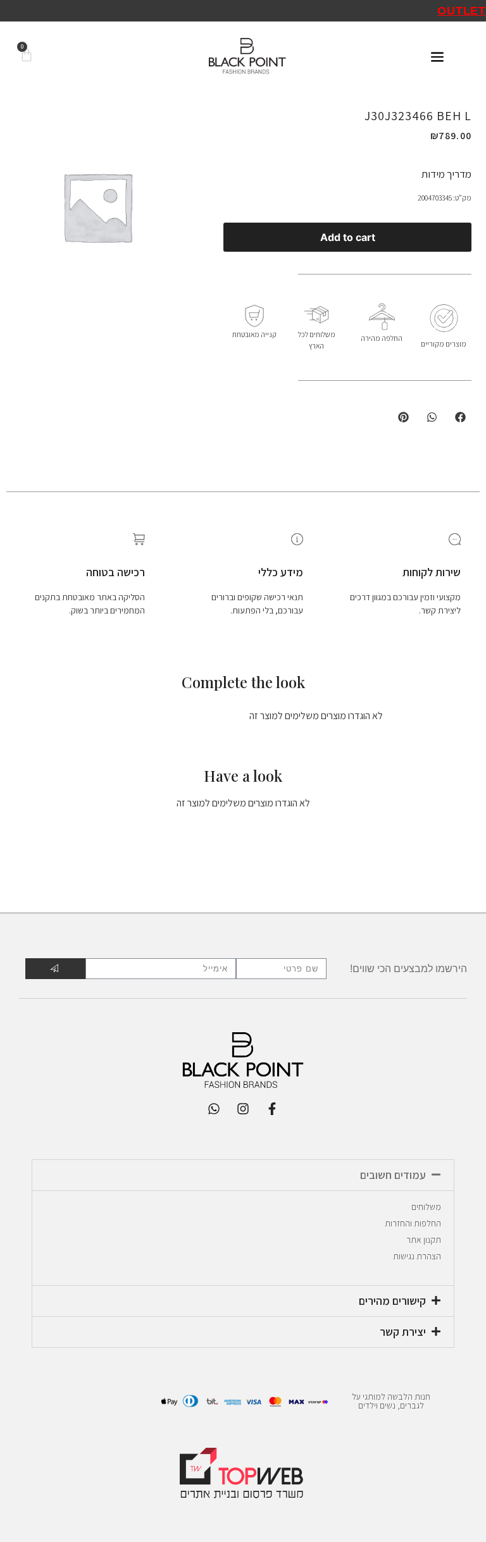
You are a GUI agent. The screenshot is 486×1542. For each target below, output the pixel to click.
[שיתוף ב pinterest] (403, 417)
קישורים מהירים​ (392, 1300)
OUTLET (461, 10)
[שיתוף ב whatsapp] (432, 417)
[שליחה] (55, 968)
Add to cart (347, 237)
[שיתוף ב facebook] (460, 417)
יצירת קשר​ (403, 1331)
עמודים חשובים (393, 1175)
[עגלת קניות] (26, 55)
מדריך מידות (446, 174)
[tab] (243, 1175)
